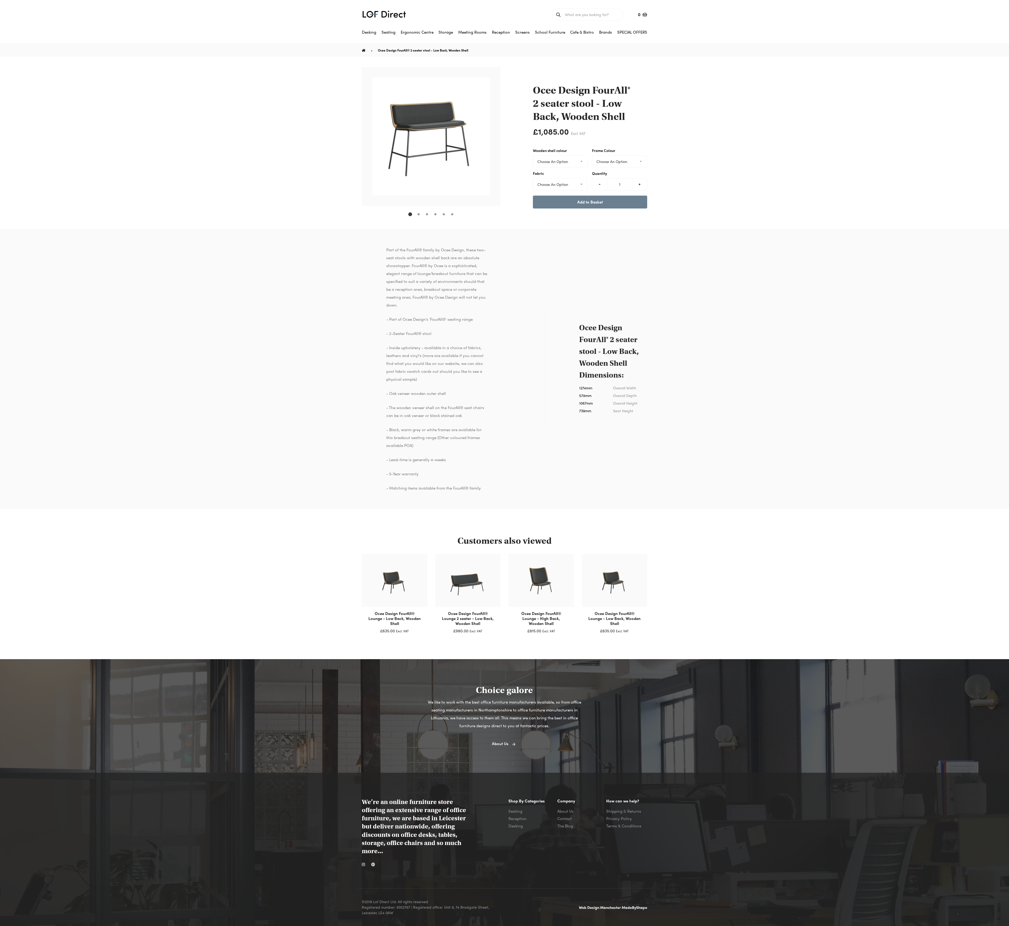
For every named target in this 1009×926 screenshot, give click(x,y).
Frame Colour (603, 150)
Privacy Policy (619, 818)
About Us (565, 811)
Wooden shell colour (550, 150)
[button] (410, 214)
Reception (517, 818)
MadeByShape (634, 907)
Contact (564, 818)
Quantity (599, 173)
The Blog (565, 826)
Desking (515, 826)
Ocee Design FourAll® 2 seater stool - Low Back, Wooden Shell (423, 50)
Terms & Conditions (623, 826)
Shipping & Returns (623, 811)
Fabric (538, 173)
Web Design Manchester (600, 907)
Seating (515, 811)
